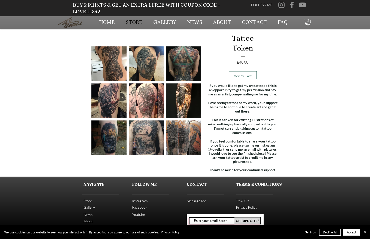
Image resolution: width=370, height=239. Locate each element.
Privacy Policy (170, 232)
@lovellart (216, 149)
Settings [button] (310, 232)
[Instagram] (281, 5)
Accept (351, 232)
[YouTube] (302, 5)
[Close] (364, 232)
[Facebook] (292, 5)
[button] (308, 22)
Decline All (330, 232)
